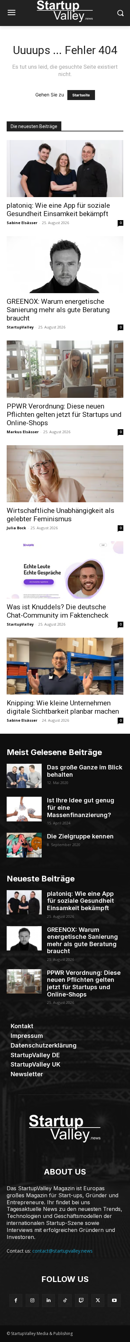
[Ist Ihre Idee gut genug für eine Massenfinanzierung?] (24, 809)
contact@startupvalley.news (62, 1251)
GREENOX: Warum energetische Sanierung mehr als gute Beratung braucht (58, 309)
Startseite (81, 95)
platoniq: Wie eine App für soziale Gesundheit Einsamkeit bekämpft (58, 209)
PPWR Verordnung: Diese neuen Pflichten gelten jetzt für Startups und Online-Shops (64, 414)
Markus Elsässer (23, 431)
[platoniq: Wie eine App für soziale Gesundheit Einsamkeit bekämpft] (65, 168)
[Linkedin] (48, 1300)
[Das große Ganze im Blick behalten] (24, 776)
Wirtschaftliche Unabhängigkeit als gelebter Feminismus (60, 515)
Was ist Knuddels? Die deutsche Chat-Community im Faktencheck (57, 611)
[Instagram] (32, 1300)
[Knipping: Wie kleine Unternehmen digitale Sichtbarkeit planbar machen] (65, 666)
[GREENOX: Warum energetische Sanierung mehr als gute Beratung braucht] (65, 264)
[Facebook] (15, 1300)
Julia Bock (16, 527)
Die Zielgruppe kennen (80, 836)
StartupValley (20, 326)
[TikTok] (64, 1300)
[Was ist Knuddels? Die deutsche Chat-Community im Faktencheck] (65, 569)
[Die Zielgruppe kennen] (24, 845)
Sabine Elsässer (22, 222)
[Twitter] (97, 1300)
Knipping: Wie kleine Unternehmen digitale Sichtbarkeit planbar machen (63, 707)
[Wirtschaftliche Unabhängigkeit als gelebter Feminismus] (65, 473)
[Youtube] (114, 1300)
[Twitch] (81, 1300)
